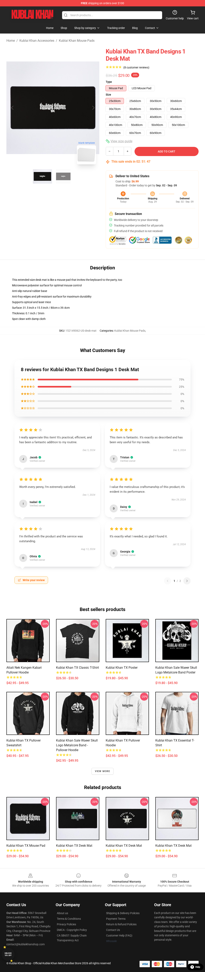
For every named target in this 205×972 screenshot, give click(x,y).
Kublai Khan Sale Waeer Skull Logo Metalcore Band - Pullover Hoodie (77, 745)
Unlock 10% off (8, 954)
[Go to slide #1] (42, 176)
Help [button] (197, 967)
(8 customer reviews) (136, 67)
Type (109, 81)
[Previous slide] (12, 108)
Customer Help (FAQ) (119, 935)
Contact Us (113, 929)
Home (10, 41)
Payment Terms (116, 918)
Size (108, 94)
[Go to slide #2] (63, 176)
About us (62, 913)
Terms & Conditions (69, 918)
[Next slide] (93, 108)
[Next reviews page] (187, 580)
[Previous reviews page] (167, 580)
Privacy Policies (66, 924)
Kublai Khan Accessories (36, 41)
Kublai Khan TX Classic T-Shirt (77, 667)
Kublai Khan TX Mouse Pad (25, 845)
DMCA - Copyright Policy (72, 929)
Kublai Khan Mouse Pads (76, 41)
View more (102, 771)
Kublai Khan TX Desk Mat (74, 845)
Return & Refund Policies (121, 924)
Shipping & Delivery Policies (123, 913)
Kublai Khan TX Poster (122, 667)
